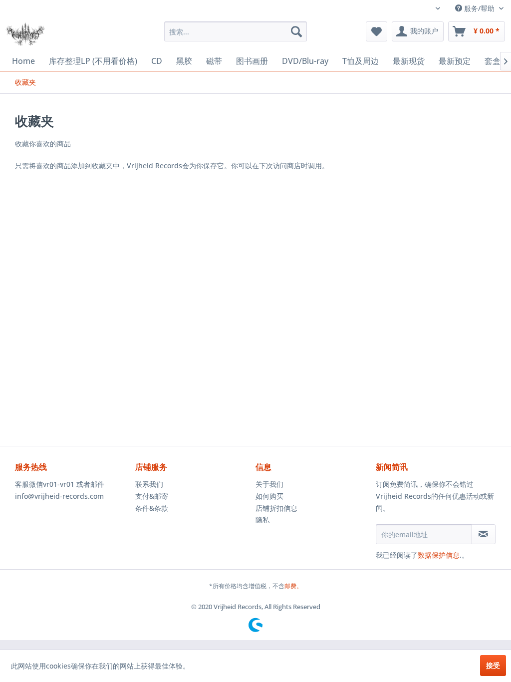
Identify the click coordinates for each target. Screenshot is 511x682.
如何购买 (269, 496)
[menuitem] (235, 31)
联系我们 (149, 484)
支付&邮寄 (151, 496)
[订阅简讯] (484, 534)
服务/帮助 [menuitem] (479, 8)
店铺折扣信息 (276, 508)
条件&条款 (151, 508)
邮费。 (293, 586)
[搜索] (296, 31)
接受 (493, 665)
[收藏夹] (376, 31)
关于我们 (269, 484)
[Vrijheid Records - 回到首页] (25, 33)
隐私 (262, 519)
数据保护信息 (439, 555)
